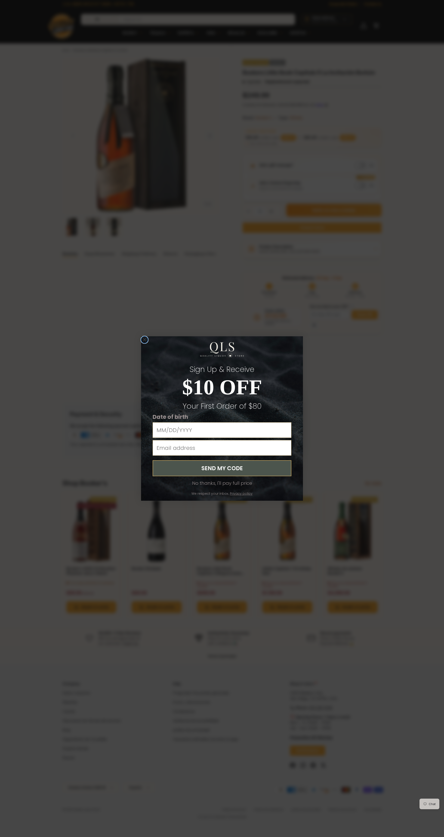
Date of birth (170, 417)
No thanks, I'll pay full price (222, 483)
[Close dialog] (144, 339)
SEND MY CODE (222, 468)
